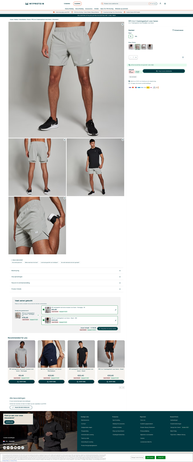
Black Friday (173, 431)
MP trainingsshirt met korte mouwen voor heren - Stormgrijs (21, 370)
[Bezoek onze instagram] (4, 447)
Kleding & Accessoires (119, 423)
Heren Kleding (79, 8)
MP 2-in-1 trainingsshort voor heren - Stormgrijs (45, 19)
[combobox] (129, 3)
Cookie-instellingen (9, 437)
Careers (142, 438)
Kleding (16, 19)
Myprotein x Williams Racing (177, 434)
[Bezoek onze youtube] (15, 447)
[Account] (160, 4)
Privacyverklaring (144, 431)
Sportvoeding (116, 420)
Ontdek (96, 8)
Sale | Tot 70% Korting (106, 8)
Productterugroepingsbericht (89, 445)
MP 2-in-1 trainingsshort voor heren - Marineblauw (51, 370)
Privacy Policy (5, 460)
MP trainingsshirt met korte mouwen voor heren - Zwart (81, 370)
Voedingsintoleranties (118, 434)
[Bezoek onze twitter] (19, 447)
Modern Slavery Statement (147, 427)
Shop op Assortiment (118, 431)
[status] (133, 57)
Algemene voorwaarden (146, 434)
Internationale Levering (87, 434)
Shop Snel (22, 381)
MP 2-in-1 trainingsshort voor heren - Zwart (111, 369)
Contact (83, 423)
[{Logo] (35, 3)
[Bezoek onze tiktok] (11, 447)
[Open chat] (22, 447)
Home (11, 19)
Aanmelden (9, 422)
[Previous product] (120, 387)
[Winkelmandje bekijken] (165, 3)
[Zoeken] (102, 3)
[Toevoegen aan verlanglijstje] (183, 57)
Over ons (142, 420)
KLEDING (77, 3)
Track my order (85, 438)
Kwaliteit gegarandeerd (146, 423)
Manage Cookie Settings (137, 457)
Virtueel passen (178, 30)
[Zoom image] (122, 24)
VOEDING (67, 3)
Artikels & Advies (117, 427)
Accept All (160, 457)
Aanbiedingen (174, 420)
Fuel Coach (153, 3)
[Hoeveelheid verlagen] (130, 57)
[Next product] (123, 387)
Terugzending (84, 431)
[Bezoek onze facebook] (8, 447)
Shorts (29, 19)
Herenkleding (22, 19)
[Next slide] (124, 365)
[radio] (130, 36)
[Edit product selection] (115, 310)
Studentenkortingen (175, 423)
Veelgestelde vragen (86, 427)
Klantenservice (85, 420)
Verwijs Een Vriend (179, 427)
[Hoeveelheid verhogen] (136, 57)
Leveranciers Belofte (146, 442)
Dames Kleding (69, 8)
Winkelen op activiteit (121, 8)
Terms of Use (14, 460)
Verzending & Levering (87, 442)
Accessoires (88, 8)
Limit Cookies (150, 457)
